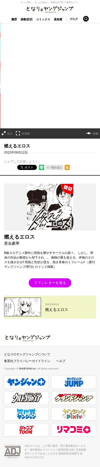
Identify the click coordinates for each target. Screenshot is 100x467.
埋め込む (56, 167)
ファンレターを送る (50, 283)
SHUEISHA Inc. (28, 368)
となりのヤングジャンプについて (27, 354)
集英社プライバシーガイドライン (27, 361)
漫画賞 (58, 19)
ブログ (73, 19)
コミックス (43, 19)
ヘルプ (60, 361)
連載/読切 (27, 19)
